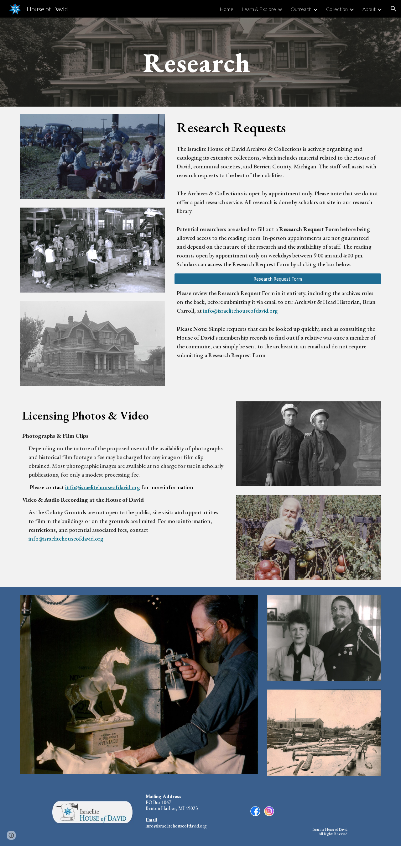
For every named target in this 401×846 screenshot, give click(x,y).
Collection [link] (337, 9)
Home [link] (226, 9)
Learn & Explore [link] (259, 9)
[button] (393, 8)
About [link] (369, 9)
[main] (200, 62)
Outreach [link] (301, 9)
